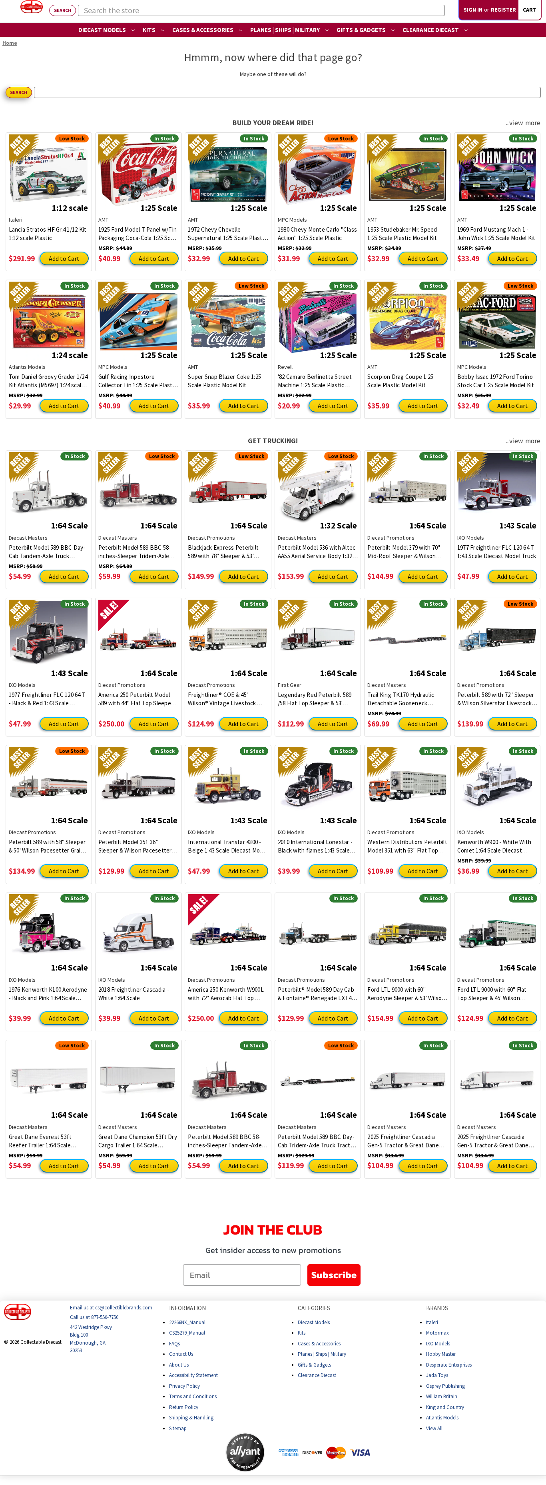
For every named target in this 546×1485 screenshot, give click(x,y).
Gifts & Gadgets (362, 30)
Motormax (437, 1332)
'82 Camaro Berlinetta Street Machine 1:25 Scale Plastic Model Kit (315, 381)
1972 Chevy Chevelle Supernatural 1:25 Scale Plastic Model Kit (227, 234)
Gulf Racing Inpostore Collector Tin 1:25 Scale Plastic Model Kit (137, 381)
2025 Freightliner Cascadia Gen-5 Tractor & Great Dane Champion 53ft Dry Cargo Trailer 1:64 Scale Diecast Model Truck (493, 1141)
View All (434, 1428)
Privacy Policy (184, 1386)
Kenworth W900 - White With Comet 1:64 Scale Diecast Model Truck (494, 846)
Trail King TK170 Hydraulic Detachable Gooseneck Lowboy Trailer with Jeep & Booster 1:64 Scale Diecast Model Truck (402, 699)
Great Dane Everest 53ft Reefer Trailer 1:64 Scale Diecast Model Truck (40, 1141)
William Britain (441, 1396)
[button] (194, 1453)
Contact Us (181, 1354)
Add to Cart (64, 258)
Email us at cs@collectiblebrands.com (111, 1307)
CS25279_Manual (187, 1332)
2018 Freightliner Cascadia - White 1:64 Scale (133, 994)
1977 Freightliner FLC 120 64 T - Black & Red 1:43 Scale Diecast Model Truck (47, 699)
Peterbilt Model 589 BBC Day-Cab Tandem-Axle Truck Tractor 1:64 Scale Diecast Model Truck (47, 552)
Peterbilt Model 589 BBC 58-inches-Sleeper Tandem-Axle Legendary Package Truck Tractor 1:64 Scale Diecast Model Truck (225, 1141)
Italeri (432, 1322)
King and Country (445, 1407)
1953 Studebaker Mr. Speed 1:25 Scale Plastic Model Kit (402, 234)
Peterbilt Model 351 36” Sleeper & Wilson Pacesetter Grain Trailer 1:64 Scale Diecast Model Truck (137, 846)
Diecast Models (102, 30)
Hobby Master (441, 1354)
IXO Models (438, 1343)
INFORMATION (187, 1308)
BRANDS (437, 1308)
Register (503, 9)
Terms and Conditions (193, 1396)
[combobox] (261, 10)
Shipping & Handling (191, 1417)
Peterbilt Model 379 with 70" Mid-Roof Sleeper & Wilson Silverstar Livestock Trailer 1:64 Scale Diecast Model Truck (407, 552)
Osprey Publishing (445, 1386)
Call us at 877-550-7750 (94, 1317)
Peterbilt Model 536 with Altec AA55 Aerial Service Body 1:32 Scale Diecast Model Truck (317, 552)
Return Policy (183, 1407)
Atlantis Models (442, 1417)
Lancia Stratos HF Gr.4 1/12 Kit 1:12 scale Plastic (48, 234)
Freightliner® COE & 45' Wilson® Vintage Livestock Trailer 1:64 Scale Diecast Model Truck (222, 699)
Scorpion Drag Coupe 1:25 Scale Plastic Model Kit (400, 381)
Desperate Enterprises (449, 1364)
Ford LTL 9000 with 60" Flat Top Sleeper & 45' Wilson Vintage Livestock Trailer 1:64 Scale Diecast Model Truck (495, 994)
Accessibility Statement (193, 1375)
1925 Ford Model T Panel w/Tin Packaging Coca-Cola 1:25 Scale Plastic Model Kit (138, 234)
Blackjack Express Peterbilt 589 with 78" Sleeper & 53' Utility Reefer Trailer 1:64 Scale (227, 552)
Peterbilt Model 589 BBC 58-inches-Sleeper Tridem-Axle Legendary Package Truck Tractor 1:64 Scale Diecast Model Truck (134, 552)
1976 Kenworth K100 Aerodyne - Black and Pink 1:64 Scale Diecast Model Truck (48, 994)
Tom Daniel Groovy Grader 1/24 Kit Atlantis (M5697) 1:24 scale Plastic (48, 381)
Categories (314, 1308)
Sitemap (178, 1428)
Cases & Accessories (203, 30)
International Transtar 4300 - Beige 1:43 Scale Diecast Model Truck (228, 846)
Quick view (48, 168)
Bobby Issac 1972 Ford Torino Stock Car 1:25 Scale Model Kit (495, 381)
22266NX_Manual (187, 1322)
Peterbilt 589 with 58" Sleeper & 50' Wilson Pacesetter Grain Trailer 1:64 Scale (47, 846)
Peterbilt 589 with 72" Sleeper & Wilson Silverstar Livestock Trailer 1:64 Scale (495, 699)
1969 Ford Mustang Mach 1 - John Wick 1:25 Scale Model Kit (496, 234)
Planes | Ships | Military (285, 30)
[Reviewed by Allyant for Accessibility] (245, 1452)
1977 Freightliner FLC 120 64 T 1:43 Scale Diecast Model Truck (496, 552)
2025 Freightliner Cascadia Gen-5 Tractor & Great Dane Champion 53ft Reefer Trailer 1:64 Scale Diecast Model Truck (406, 1141)
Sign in (473, 9)
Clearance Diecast (431, 30)
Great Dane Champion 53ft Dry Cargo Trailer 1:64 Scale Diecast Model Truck (137, 1141)
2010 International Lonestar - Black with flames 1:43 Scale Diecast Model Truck (315, 846)
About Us (179, 1364)
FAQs (174, 1343)
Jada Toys (437, 1375)
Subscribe (334, 1275)
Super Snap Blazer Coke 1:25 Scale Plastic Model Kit (224, 381)
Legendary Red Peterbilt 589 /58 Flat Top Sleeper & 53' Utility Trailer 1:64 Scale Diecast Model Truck (315, 699)
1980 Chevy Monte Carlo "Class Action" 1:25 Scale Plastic (317, 234)
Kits (150, 30)
